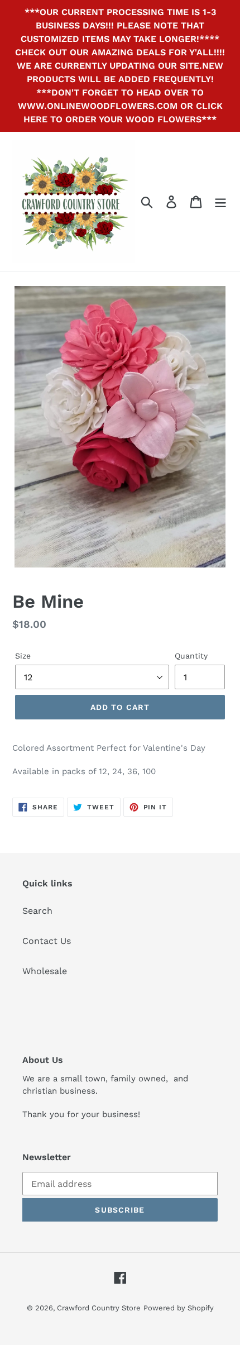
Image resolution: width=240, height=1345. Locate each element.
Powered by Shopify (178, 1308)
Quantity (191, 655)
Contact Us (46, 941)
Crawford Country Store (99, 1308)
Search (37, 910)
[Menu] (220, 201)
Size (23, 655)
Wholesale (44, 971)
